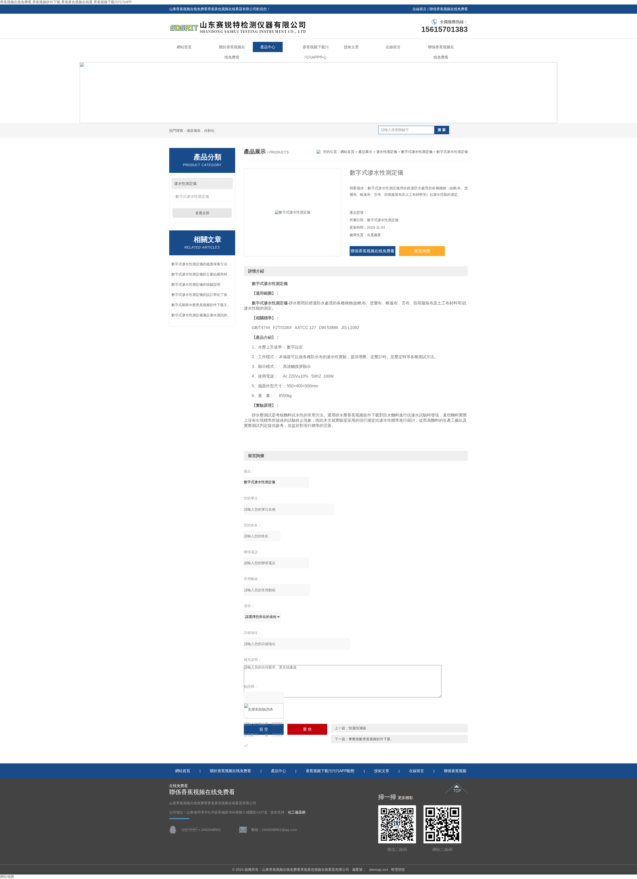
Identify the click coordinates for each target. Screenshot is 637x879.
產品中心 (267, 47)
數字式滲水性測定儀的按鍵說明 (195, 284)
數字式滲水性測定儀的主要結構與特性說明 (202, 274)
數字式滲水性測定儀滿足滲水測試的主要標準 (202, 315)
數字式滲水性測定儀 (192, 196)
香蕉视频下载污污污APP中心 (316, 52)
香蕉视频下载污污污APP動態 (330, 771)
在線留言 (419, 9)
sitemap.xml (378, 870)
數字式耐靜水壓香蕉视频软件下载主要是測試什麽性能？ (202, 305)
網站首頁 (184, 47)
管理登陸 (398, 870)
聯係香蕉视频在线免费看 (448, 9)
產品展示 (365, 152)
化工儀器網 (296, 812)
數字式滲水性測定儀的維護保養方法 (199, 264)
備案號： (359, 870)
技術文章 (351, 47)
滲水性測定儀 (185, 183)
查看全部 (202, 213)
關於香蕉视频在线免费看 (232, 52)
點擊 (226, 183)
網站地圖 (7, 877)
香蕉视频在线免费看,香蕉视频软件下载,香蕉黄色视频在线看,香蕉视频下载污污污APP (66, 2)
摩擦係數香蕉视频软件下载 (369, 739)
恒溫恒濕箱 (357, 728)
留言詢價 (422, 251)
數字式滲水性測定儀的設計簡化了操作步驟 (202, 295)
